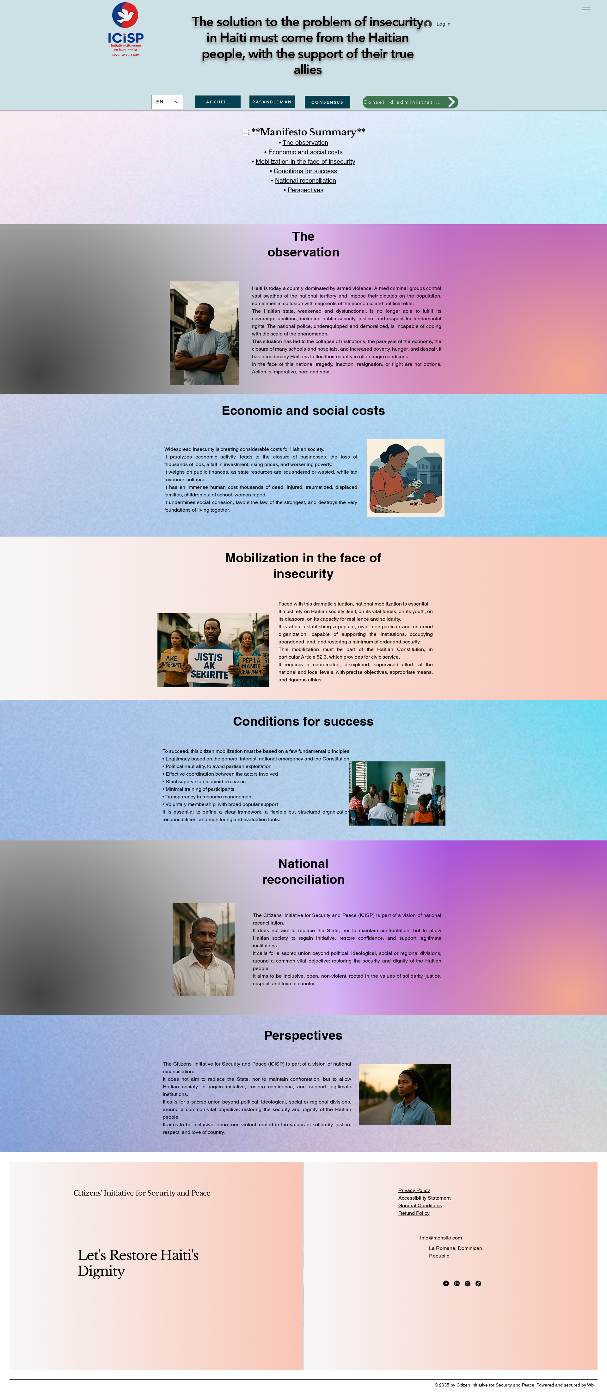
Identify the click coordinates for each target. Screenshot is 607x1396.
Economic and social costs (305, 152)
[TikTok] (478, 1283)
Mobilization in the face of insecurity (305, 161)
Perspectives (305, 190)
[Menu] (585, 9)
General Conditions (420, 1205)
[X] (467, 1283)
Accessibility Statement (424, 1198)
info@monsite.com (441, 1238)
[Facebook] (446, 1283)
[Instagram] (456, 1283)
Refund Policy (414, 1213)
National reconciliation (305, 180)
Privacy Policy (414, 1190)
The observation (305, 142)
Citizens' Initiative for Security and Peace (142, 1193)
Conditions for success (305, 171)
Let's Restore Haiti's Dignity (138, 1263)
